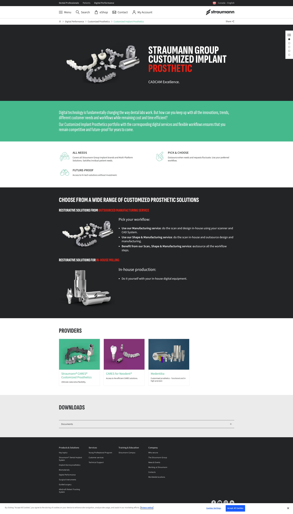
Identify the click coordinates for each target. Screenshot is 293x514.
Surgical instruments (67, 479)
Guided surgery (65, 484)
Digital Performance (104, 3)
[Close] (288, 508)
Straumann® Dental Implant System (70, 459)
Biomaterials (64, 470)
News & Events (154, 462)
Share (229, 21)
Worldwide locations (156, 477)
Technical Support (96, 462)
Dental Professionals (69, 3)
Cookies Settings (213, 508)
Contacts (152, 472)
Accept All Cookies (235, 508)
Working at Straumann (157, 467)
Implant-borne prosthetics (69, 465)
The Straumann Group (157, 457)
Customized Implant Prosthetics (129, 21)
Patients (86, 3)
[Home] (60, 21)
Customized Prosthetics (99, 21)
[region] (146, 508)
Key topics (63, 452)
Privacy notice (147, 507)
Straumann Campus (127, 452)
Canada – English (226, 3)
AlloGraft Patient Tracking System (69, 490)
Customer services (96, 457)
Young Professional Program (100, 452)
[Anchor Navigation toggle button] (289, 35)
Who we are (153, 452)
